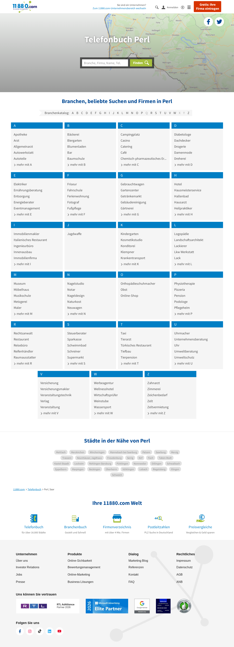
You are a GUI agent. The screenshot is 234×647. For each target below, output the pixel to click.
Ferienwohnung (78, 196)
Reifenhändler (23, 351)
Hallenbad (181, 196)
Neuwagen (74, 308)
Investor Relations (27, 567)
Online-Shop (129, 295)
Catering (126, 146)
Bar (69, 152)
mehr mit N (77, 314)
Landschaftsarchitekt (188, 240)
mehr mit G (131, 214)
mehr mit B (77, 164)
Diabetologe (182, 134)
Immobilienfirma (25, 258)
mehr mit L (184, 264)
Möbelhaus (21, 289)
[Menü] (190, 7)
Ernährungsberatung (28, 190)
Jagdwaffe (74, 234)
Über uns (22, 560)
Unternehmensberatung (191, 339)
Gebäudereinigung (133, 202)
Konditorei (128, 246)
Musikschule (22, 295)
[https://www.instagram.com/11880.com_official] (30, 631)
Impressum (183, 560)
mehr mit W (104, 413)
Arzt (16, 140)
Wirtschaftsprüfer (106, 395)
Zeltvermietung (158, 407)
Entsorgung (22, 196)
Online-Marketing (79, 574)
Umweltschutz (184, 357)
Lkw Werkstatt (184, 252)
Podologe (181, 301)
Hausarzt (180, 202)
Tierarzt (126, 339)
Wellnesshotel (104, 389)
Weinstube (101, 401)
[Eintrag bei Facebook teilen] (208, 21)
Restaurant (21, 339)
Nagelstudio (75, 283)
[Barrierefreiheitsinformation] (184, 7)
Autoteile (20, 158)
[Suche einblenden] (158, 7)
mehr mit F (77, 214)
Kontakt (133, 574)
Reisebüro (21, 345)
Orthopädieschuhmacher (138, 283)
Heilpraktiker (183, 208)
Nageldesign (75, 295)
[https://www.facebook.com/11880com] (20, 631)
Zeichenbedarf (157, 395)
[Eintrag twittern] (219, 21)
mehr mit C (131, 164)
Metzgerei (20, 301)
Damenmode (183, 152)
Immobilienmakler (26, 234)
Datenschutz (184, 567)
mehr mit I (23, 264)
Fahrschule (74, 190)
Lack (177, 258)
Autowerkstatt (23, 152)
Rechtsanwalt (23, 333)
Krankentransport (133, 258)
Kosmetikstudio (131, 240)
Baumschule (76, 158)
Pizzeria (179, 289)
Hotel (178, 184)
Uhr (176, 345)
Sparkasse (74, 339)
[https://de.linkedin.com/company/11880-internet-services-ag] (50, 631)
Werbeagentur (104, 383)
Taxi (123, 333)
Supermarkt (75, 357)
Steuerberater (76, 333)
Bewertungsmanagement (84, 567)
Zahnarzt (153, 383)
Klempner (127, 252)
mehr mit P (184, 314)
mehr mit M (24, 314)
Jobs (19, 574)
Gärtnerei (127, 208)
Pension (179, 295)
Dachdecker (182, 140)
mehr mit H (184, 214)
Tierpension (129, 357)
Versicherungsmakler (54, 389)
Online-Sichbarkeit (80, 560)
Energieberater (24, 202)
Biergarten (74, 140)
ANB (179, 581)
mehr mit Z (157, 413)
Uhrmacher (182, 333)
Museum (20, 283)
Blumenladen (76, 146)
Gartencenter (130, 190)
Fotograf (73, 202)
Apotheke (20, 134)
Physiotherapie (184, 283)
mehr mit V (50, 413)
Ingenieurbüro (23, 246)
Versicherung (49, 383)
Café (124, 152)
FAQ (131, 581)
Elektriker (20, 184)
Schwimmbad (76, 345)
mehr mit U (184, 363)
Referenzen (136, 567)
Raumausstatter (25, 357)
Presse (20, 581)
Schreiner (73, 351)
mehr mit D (184, 164)
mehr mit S (77, 363)
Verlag (44, 401)
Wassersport (102, 407)
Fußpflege (74, 208)
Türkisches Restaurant (136, 345)
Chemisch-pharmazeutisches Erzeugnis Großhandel (144, 158)
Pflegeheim (182, 308)
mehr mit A (24, 164)
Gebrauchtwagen (132, 184)
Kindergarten (130, 234)
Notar (71, 289)
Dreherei (180, 158)
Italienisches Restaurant (30, 240)
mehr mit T (131, 363)
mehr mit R (24, 363)
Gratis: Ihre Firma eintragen (207, 6)
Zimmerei (154, 389)
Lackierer (180, 246)
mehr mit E (24, 214)
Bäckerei (73, 134)
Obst (124, 289)
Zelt (150, 401)
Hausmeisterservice (187, 190)
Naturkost (74, 301)
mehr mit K (131, 264)
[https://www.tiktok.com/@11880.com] (40, 631)
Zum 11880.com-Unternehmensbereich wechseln (119, 8)
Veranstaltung (50, 407)
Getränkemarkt (131, 196)
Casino (125, 140)
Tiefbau (126, 351)
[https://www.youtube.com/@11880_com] (59, 631)
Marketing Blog (138, 560)
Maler (17, 308)
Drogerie (180, 146)
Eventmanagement (27, 208)
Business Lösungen (80, 581)
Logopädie (181, 234)
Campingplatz (130, 134)
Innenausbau (23, 252)
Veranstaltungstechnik (55, 395)
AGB (179, 574)
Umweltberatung (186, 351)
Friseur (72, 184)
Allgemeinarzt (23, 146)
